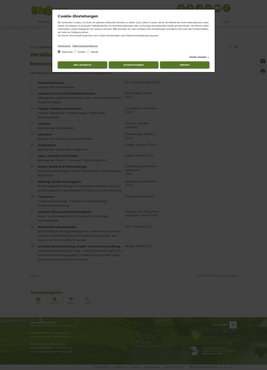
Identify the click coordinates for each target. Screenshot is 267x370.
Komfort (81, 52)
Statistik (94, 52)
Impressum (64, 45)
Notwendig (67, 52)
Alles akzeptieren (82, 65)
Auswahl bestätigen (133, 65)
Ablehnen (184, 65)
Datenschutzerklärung (85, 45)
